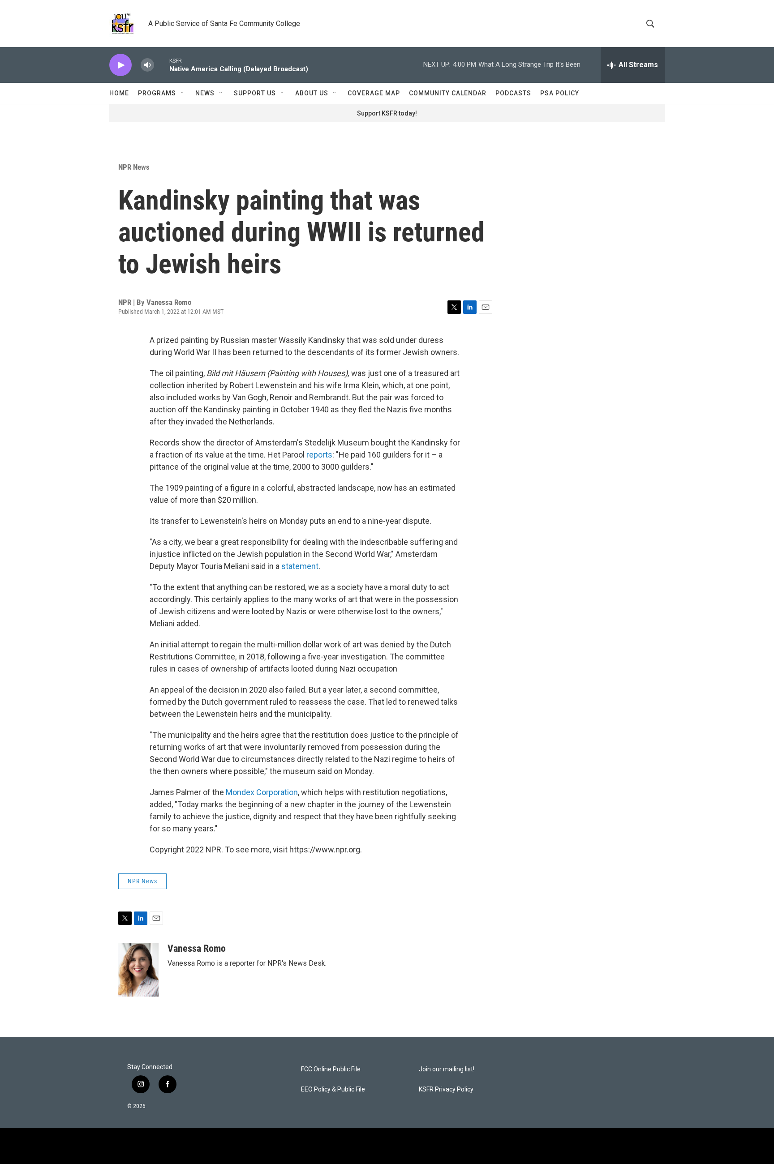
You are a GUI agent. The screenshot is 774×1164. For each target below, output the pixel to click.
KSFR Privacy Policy (446, 1089)
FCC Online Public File (331, 1069)
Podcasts (513, 93)
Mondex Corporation (262, 792)
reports (319, 454)
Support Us (255, 93)
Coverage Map (374, 93)
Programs (157, 93)
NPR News (134, 167)
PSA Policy (559, 93)
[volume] (147, 65)
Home (119, 93)
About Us (311, 93)
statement (299, 566)
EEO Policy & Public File (333, 1089)
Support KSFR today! (387, 113)
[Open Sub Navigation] (182, 93)
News (205, 93)
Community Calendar (447, 93)
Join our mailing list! (446, 1069)
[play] (120, 65)
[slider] (161, 64)
